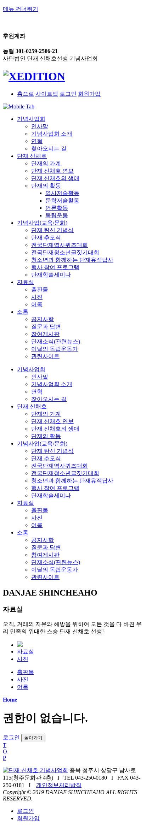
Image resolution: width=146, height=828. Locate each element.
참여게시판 (45, 334)
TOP (5, 751)
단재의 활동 (46, 186)
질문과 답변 (46, 327)
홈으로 (25, 94)
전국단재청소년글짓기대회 (65, 252)
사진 (37, 297)
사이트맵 (46, 94)
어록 (37, 304)
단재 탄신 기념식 (52, 230)
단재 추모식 (46, 238)
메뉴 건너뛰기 (20, 9)
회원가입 (89, 94)
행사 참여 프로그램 (55, 267)
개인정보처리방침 (59, 785)
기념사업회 (31, 119)
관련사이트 (45, 356)
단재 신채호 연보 (52, 171)
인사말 (39, 126)
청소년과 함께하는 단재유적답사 (72, 260)
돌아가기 (33, 737)
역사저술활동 (62, 193)
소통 (22, 312)
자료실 (25, 282)
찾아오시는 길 (49, 149)
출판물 (39, 289)
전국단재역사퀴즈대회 (59, 245)
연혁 (37, 141)
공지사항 (42, 319)
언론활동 (56, 208)
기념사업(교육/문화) (42, 223)
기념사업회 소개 (51, 134)
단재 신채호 (32, 156)
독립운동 (56, 215)
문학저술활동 (62, 200)
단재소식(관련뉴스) (55, 341)
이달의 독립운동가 (54, 349)
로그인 (68, 94)
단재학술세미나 (51, 275)
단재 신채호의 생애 (55, 178)
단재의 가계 (46, 163)
